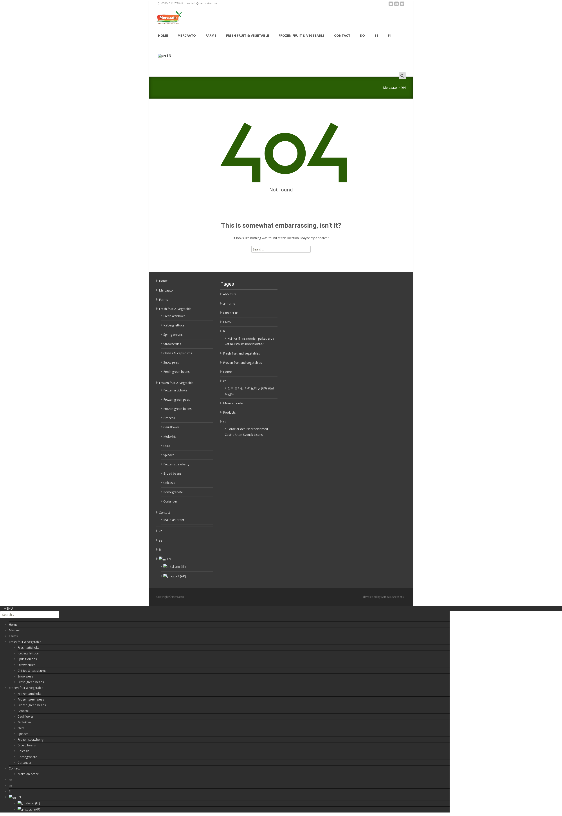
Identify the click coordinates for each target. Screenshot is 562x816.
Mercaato (187, 35)
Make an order (173, 520)
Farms (210, 35)
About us (229, 294)
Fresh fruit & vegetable (247, 35)
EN (169, 55)
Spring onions (173, 334)
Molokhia (170, 436)
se (376, 35)
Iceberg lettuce (173, 325)
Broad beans (172, 473)
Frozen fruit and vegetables (242, 362)
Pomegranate (173, 492)
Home (163, 35)
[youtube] (402, 5)
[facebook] (391, 5)
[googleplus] (396, 5)
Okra (166, 446)
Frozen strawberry (176, 464)
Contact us (230, 313)
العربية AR (178, 576)
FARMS (228, 322)
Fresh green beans (176, 371)
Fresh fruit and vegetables (241, 353)
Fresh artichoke (174, 316)
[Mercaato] (165, 16)
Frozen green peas (176, 399)
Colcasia (169, 483)
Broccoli (169, 418)
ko (362, 35)
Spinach (168, 455)
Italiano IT (177, 566)
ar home (229, 303)
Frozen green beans (177, 409)
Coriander (170, 501)
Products (229, 412)
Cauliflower (171, 427)
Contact (342, 35)
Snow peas (171, 362)
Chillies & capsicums (177, 353)
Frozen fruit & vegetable (301, 35)
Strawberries (172, 344)
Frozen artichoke (175, 390)
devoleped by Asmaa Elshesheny (383, 597)
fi (389, 35)
